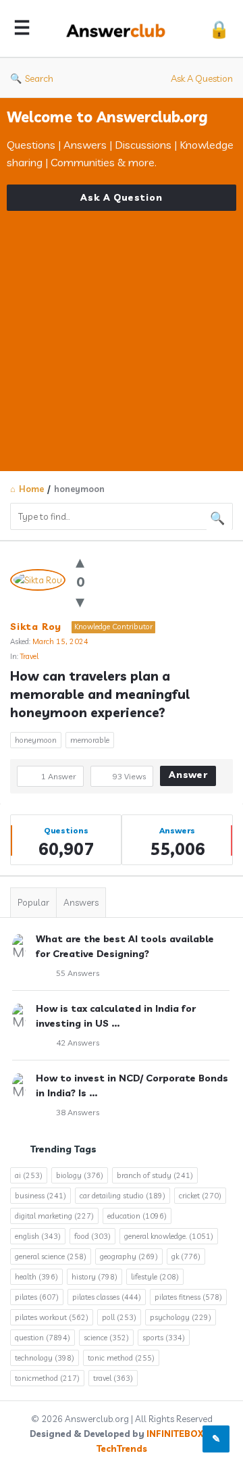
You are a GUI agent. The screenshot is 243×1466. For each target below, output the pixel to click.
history (94, 1276)
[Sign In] (219, 28)
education (137, 1216)
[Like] (80, 561)
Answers (81, 902)
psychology (180, 1317)
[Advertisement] (121, 332)
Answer (188, 774)
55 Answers (77, 973)
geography (129, 1256)
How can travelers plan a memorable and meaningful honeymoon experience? (101, 694)
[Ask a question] (216, 1438)
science (106, 1337)
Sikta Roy (35, 626)
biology (79, 1175)
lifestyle (155, 1276)
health (36, 1276)
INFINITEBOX (174, 1433)
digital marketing (54, 1216)
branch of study (155, 1175)
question (42, 1337)
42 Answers (77, 1042)
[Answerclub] (119, 28)
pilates (37, 1297)
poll (119, 1317)
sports (163, 1337)
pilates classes (106, 1297)
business (40, 1195)
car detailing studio (122, 1195)
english (38, 1236)
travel (113, 1378)
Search (39, 78)
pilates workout (51, 1317)
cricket (200, 1195)
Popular (33, 902)
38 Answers (77, 1112)
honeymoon (36, 740)
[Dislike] (80, 601)
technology (44, 1358)
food (92, 1236)
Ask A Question (202, 78)
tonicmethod (47, 1378)
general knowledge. (168, 1236)
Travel (29, 656)
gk (185, 1256)
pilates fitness (188, 1297)
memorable (89, 740)
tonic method (121, 1358)
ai (29, 1175)
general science (50, 1256)
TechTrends (122, 1448)
